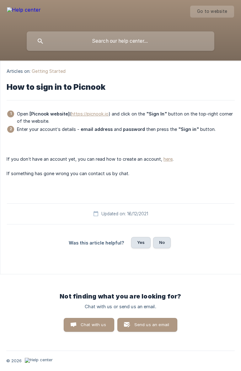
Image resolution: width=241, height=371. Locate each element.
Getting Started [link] (49, 71)
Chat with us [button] (93, 324)
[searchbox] (120, 41)
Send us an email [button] (151, 324)
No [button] (162, 242)
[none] (24, 14)
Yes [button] (141, 242)
